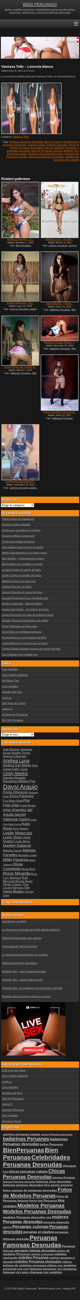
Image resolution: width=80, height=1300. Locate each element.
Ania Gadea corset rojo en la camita (22, 547)
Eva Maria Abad (13, 800)
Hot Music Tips (10, 680)
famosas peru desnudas (53, 1181)
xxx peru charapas (29, 1272)
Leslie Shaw (12, 837)
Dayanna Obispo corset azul (18, 536)
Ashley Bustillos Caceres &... (59, 412)
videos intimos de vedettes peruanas (37, 1263)
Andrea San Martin (17, 765)
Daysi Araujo (20, 786)
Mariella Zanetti (12, 850)
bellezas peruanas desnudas (26, 141)
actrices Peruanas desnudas (61, 246)
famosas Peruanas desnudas (19, 1181)
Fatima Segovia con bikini (17, 586)
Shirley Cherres (12, 884)
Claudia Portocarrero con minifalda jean (25, 598)
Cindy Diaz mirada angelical (18, 541)
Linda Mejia (22, 841)
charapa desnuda (56, 144)
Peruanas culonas (16, 156)
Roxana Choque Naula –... (59, 342)
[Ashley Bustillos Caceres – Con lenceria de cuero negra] (59, 383)
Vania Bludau (13, 891)
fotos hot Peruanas (43, 1200)
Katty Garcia (14, 824)
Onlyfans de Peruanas (15, 714)
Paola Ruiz (28, 869)
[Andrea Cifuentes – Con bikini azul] (20, 210)
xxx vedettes (53, 1272)
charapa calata (36, 144)
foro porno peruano (58, 1185)
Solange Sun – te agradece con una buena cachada (32, 988)
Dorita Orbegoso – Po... (20, 302)
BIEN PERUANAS (40, 4)
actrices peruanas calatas (23, 309)
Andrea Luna (16, 760)
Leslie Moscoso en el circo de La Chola (25, 643)
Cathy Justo (20, 769)
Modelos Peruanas (41, 1205)
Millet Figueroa (15, 859)
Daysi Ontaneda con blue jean (19, 626)
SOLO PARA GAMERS (15, 675)
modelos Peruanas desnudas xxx (27, 1217)
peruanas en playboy (38, 1232)
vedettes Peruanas (33, 1257)
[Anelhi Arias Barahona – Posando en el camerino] (20, 452)
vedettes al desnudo (42, 1254)
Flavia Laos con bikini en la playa (21, 530)
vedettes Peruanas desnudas (37, 1261)
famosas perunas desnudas (23, 1185)
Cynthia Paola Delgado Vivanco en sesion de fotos (31, 648)
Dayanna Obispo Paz (19, 781)
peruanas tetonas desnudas (35, 1250)
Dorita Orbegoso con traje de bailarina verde (28, 615)
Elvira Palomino (22, 796)
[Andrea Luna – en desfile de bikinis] (59, 210)
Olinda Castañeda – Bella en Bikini (22, 603)
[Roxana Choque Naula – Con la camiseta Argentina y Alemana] (59, 328)
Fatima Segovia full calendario (19, 963)
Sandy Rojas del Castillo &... (20, 367)
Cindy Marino (15, 773)
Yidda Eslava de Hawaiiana (18, 519)
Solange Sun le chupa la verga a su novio (26, 996)
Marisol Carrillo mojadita (16, 524)
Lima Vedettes (10, 686)
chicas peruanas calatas (28, 1171)
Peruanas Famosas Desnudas (46, 156)
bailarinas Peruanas (60, 309)
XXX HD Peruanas (12, 720)
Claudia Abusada (14, 777)
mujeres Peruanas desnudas (35, 1219)
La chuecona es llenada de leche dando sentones (31, 929)
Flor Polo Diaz (16, 802)
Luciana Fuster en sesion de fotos (21, 570)
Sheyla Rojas (24, 881)
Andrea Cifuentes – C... (20, 239)
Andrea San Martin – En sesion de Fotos (25, 609)
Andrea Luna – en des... (59, 239)
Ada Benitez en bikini (14, 921)
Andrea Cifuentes (14, 756)
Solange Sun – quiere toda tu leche (22, 979)
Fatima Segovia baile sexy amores (22, 938)
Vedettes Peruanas (13, 1110)
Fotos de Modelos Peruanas (60, 147)
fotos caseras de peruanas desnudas (30, 1190)
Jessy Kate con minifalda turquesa (22, 632)
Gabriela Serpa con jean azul (19, 581)
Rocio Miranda (16, 873)
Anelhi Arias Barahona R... (20, 481)
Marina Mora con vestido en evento (22, 564)
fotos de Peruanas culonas (46, 150)
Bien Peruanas (53, 141)
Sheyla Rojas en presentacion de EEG (24, 637)
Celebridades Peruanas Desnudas (36, 1161)
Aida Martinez (11, 749)
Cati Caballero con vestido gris (20, 654)
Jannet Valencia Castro (16, 816)
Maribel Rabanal (17, 845)
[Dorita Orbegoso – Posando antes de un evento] (20, 276)
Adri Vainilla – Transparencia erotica (23, 558)
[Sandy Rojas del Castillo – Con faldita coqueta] (20, 341)
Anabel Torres (21, 753)
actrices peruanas (58, 245)
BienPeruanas (71, 141)
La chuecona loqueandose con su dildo (25, 954)
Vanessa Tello (21, 136)
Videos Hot (15, 915)
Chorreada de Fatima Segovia (19, 946)
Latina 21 (7, 709)
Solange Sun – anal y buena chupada (24, 971)
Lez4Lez (7, 697)
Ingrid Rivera (28, 805)
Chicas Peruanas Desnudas (26, 147)
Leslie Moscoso (17, 833)
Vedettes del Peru (12, 692)
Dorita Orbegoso (15, 792)
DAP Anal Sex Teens (14, 703)
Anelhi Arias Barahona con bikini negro (24, 552)
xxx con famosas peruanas (37, 1268)
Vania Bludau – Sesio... (59, 303)
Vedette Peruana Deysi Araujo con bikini (25, 620)
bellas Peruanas (51, 1144)
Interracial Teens (11, 1121)
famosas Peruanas (63, 1177)
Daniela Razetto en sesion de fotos (22, 592)
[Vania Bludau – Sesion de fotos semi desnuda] (59, 276)
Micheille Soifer (27, 855)
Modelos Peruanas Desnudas (46, 153)
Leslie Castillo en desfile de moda (21, 575)
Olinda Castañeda (13, 866)
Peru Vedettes (10, 669)
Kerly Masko (20, 828)
